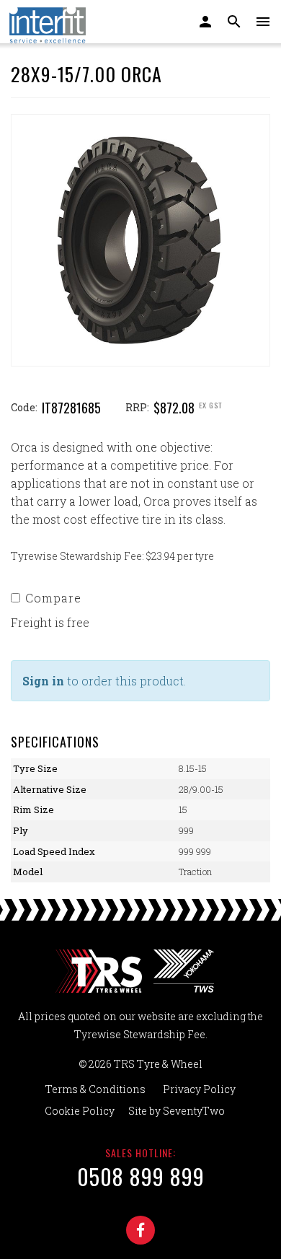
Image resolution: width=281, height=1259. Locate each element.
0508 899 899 (141, 1176)
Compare (53, 597)
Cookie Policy (80, 1111)
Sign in (43, 680)
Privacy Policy (199, 1089)
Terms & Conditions (95, 1089)
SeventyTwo (194, 1111)
